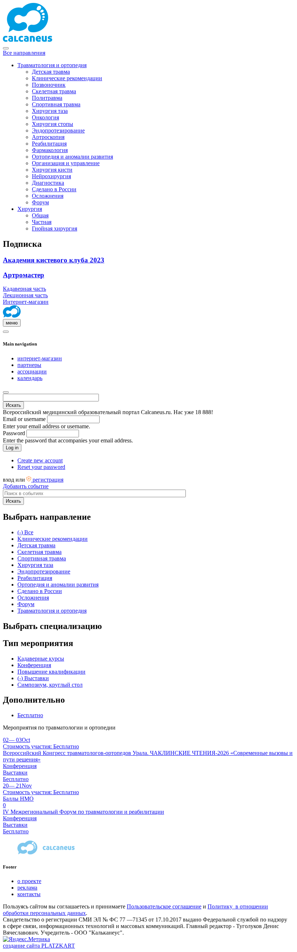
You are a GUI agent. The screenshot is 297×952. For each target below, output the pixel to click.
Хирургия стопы (52, 124)
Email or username (24, 419)
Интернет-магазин (26, 302)
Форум (40, 202)
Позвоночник (49, 85)
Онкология (45, 117)
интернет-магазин (39, 358)
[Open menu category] (6, 332)
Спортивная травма (56, 104)
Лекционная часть (25, 295)
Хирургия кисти (52, 170)
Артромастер (23, 275)
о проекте (29, 881)
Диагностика (48, 183)
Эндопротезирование (58, 130)
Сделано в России (54, 189)
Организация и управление (66, 163)
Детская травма (51, 72)
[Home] (12, 315)
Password (14, 433)
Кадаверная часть (24, 289)
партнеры (29, 365)
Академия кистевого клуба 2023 (53, 260)
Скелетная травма (54, 91)
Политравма (47, 98)
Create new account (40, 460)
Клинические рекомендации (67, 78)
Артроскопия (48, 137)
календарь (29, 378)
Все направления (24, 53)
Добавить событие (26, 486)
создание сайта (39, 946)
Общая (40, 215)
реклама (27, 887)
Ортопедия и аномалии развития (72, 157)
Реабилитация (49, 143)
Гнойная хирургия (54, 228)
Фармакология (50, 150)
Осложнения (47, 196)
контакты (29, 894)
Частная (41, 222)
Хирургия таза (50, 111)
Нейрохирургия (51, 176)
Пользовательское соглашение (164, 906)
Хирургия (29, 209)
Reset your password (41, 467)
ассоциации (32, 371)
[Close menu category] (6, 48)
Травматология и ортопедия (52, 65)
